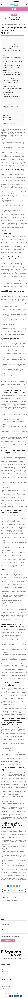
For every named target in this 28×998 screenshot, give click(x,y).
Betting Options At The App (9, 111)
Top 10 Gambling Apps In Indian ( (10, 86)
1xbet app (14, 14)
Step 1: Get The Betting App (9, 39)
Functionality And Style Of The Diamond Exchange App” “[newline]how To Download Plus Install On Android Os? (13, 69)
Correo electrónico (5, 924)
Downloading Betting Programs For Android (12, 78)
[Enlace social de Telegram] (20, 886)
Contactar (3, 966)
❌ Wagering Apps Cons (8, 48)
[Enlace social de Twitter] (11, 886)
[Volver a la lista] (14, 890)
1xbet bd (6, 188)
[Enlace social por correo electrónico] (14, 886)
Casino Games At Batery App (9, 123)
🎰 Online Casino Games (8, 92)
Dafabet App (5, 42)
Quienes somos (4, 981)
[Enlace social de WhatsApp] (17, 886)
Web (2, 929)
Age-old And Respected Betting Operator (11, 80)
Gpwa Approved (6, 94)
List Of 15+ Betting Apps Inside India (10, 46)
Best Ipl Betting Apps (7, 117)
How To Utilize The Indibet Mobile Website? (12, 65)
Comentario (3, 904)
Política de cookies (5, 984)
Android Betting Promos (8, 104)
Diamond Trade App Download (9, 100)
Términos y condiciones (6, 986)
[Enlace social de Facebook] (7, 886)
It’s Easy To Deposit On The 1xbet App (11, 72)
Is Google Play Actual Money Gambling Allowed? (13, 44)
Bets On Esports (6, 84)
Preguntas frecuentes (5, 969)
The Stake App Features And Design (10, 82)
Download (5, 59)
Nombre (3, 919)
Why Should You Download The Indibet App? (12, 57)
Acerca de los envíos (5, 971)
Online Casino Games (7, 102)
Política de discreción (5, 975)
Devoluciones (4, 973)
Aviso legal (3, 988)
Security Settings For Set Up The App (10, 109)
